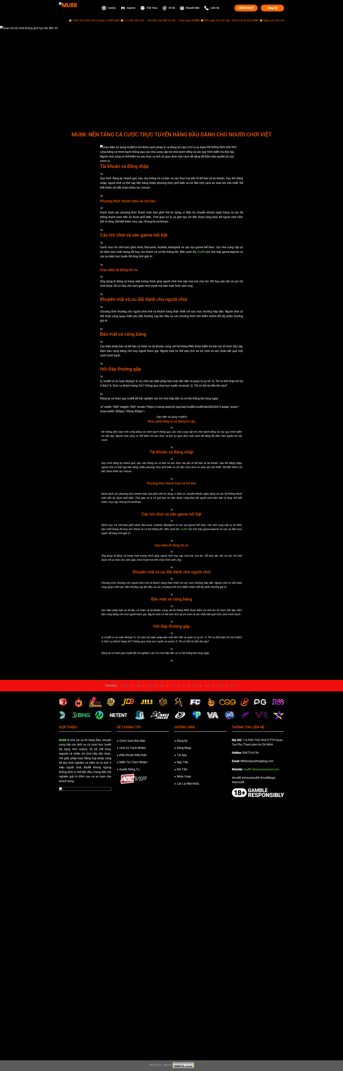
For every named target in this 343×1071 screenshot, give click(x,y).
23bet (220, 685)
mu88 (201, 252)
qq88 (150, 685)
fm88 (233, 685)
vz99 (174, 685)
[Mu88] (77, 8)
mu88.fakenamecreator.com (261, 769)
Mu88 (62, 740)
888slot (126, 685)
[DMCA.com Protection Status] (183, 1065)
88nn (195, 685)
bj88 (138, 685)
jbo (185, 685)
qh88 (162, 685)
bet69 (208, 685)
